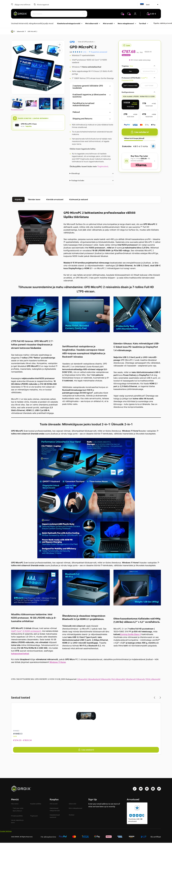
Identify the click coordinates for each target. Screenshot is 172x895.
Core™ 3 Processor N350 (130, 85)
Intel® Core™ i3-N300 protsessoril (26, 631)
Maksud (76, 112)
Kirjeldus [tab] (18, 199)
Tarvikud (71, 815)
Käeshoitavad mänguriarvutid (55, 809)
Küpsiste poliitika (35, 804)
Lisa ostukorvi (141, 132)
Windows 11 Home (57, 662)
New (130, 71)
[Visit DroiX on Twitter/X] (159, 789)
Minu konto (14, 804)
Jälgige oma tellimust (22, 4)
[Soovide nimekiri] (60, 50)
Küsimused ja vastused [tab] (78, 199)
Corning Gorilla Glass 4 (130, 634)
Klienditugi (75, 173)
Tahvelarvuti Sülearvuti (135, 679)
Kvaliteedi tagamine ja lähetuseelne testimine (89, 95)
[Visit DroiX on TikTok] (135, 789)
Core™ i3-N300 (149, 85)
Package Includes (77, 180)
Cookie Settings (6, 831)
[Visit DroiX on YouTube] (141, 789)
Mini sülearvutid (117, 679)
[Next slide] (63, 103)
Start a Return (17, 811)
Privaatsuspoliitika (17, 816)
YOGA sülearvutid (152, 679)
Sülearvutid (20, 31)
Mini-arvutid (53, 804)
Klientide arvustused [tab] (54, 199)
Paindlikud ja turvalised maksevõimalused (83, 104)
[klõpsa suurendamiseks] (38, 67)
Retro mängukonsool (75, 808)
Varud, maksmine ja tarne (17, 821)
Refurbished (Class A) (149, 71)
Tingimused (34, 816)
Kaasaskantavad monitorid (55, 816)
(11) (84, 52)
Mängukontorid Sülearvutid (99, 679)
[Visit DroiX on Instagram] (153, 789)
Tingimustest (102, 166)
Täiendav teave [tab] (34, 199)
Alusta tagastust (43, 4)
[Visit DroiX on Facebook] (147, 789)
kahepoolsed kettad (20, 653)
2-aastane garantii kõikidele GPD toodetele (88, 86)
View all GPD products (86, 42)
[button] (151, 14)
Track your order (18, 808)
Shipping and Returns (82, 118)
